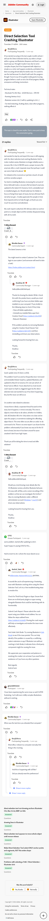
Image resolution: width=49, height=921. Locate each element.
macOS (34, 500)
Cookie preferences (11, 910)
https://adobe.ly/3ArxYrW (32, 316)
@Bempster (14, 575)
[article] (24, 193)
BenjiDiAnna (12, 49)
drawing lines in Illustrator (13, 822)
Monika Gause (17, 243)
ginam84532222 (13, 686)
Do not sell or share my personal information (19, 914)
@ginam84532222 (25, 575)
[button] (4, 5)
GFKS (10, 535)
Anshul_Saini (16, 569)
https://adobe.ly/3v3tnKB (17, 620)
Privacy (33, 906)
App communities (18, 11)
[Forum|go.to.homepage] (18, 5)
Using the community (12, 906)
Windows (27, 500)
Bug (6, 114)
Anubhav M (20, 283)
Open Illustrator (37, 20)
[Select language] (33, 5)
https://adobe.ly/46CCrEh (22, 331)
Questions (8, 13)
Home (7, 11)
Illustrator (31, 11)
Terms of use (25, 906)
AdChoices (10, 918)
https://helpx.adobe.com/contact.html (21, 267)
